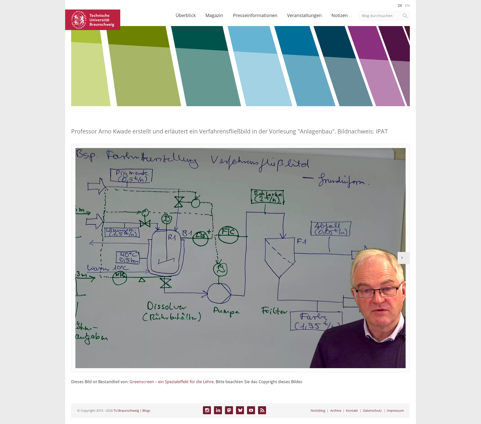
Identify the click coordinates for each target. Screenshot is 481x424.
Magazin (214, 15)
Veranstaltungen (304, 15)
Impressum (395, 410)
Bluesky (240, 410)
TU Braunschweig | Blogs (131, 410)
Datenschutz (372, 410)
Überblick (186, 15)
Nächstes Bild (404, 258)
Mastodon (229, 410)
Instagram (207, 410)
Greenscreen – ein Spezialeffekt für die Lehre (172, 381)
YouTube (251, 410)
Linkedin (218, 410)
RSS (262, 410)
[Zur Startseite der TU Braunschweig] (92, 19)
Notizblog (318, 410)
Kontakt (352, 410)
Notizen (339, 15)
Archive (335, 410)
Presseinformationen (255, 15)
